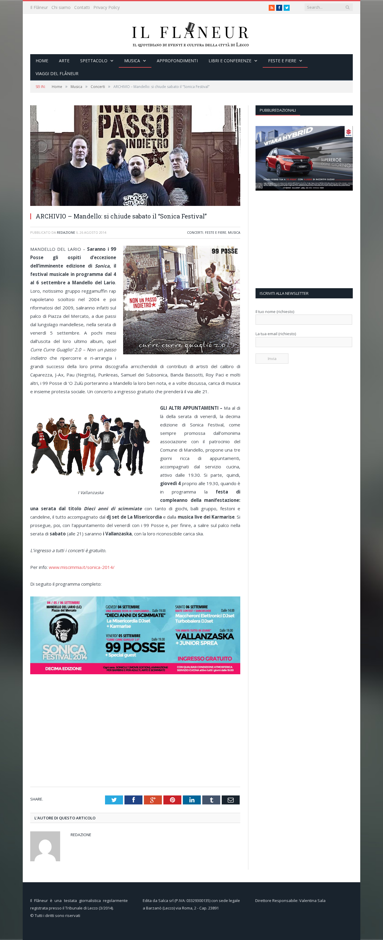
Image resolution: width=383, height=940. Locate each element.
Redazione (66, 232)
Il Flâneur (39, 7)
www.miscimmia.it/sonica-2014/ (82, 567)
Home (42, 60)
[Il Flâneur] (191, 34)
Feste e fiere (282, 60)
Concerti (195, 232)
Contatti (82, 7)
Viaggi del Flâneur (57, 73)
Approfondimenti (177, 60)
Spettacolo (93, 60)
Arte (64, 60)
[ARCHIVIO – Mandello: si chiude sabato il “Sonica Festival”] (135, 204)
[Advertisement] (137, 739)
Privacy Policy (106, 7)
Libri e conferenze (230, 60)
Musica (132, 60)
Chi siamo (61, 7)
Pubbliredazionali (278, 110)
